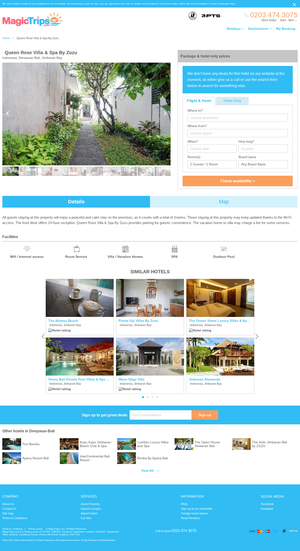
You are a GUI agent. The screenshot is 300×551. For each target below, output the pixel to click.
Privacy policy (35, 529)
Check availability (236, 181)
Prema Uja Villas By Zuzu (138, 321)
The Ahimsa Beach (63, 321)
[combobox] (238, 118)
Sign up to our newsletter (197, 508)
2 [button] (147, 397)
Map (224, 202)
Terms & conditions (12, 529)
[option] (80, 336)
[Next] (256, 336)
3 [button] (152, 397)
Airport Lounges (91, 508)
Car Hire (86, 518)
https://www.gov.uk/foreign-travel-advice (59, 540)
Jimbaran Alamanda (204, 379)
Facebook (267, 504)
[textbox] (240, 118)
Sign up (205, 415)
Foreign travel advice (194, 513)
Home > (9, 38)
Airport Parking (90, 504)
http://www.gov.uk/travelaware (99, 540)
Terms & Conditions (14, 518)
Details (76, 202)
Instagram (267, 508)
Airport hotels (89, 513)
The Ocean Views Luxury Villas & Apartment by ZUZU (220, 321)
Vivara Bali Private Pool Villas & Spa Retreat (79, 379)
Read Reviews (190, 518)
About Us (8, 504)
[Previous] (43, 336)
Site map (8, 513)
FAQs (184, 504)
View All (147, 470)
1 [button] (143, 397)
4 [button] (157, 397)
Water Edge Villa (131, 379)
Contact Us (9, 508)
